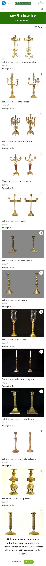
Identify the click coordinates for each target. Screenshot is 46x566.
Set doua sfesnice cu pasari (16, 499)
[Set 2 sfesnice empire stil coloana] (23, 442)
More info (16, 562)
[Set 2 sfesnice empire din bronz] (23, 402)
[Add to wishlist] (41, 34)
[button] (8, 69)
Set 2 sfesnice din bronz (14, 340)
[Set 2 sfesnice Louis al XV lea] (23, 125)
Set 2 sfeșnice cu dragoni (14, 300)
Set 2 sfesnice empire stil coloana (19, 459)
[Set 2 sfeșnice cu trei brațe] (23, 85)
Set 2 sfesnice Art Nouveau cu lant (19, 62)
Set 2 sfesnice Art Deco (14, 221)
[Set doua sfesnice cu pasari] (23, 482)
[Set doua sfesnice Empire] (23, 521)
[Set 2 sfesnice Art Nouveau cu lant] (23, 45)
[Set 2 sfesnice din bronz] (23, 323)
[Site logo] (23, 3)
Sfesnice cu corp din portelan (17, 181)
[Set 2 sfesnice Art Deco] (23, 204)
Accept (29, 562)
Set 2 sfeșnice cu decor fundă (17, 261)
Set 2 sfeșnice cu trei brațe (15, 102)
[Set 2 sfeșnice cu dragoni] (23, 284)
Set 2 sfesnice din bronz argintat (19, 379)
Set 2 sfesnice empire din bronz (18, 419)
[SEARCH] (42, 9)
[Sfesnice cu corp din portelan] (23, 164)
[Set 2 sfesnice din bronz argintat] (23, 363)
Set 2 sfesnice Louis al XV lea (17, 142)
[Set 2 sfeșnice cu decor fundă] (23, 244)
